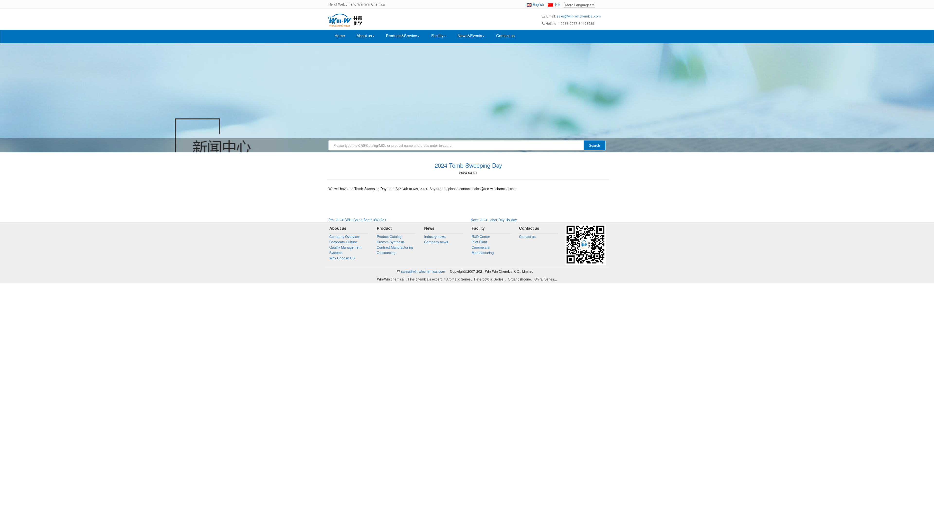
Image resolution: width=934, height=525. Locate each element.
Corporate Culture (343, 241)
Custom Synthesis (390, 241)
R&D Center (481, 236)
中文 (557, 4)
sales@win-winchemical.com (579, 16)
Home (339, 35)
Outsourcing (386, 252)
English (538, 4)
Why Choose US (342, 257)
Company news (436, 241)
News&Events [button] (470, 35)
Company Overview (344, 236)
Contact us (505, 35)
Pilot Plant (479, 241)
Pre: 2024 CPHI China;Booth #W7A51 (357, 219)
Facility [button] (437, 35)
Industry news (435, 236)
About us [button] (364, 35)
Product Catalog (389, 236)
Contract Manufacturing (395, 247)
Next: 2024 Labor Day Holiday (494, 219)
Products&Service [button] (401, 35)
